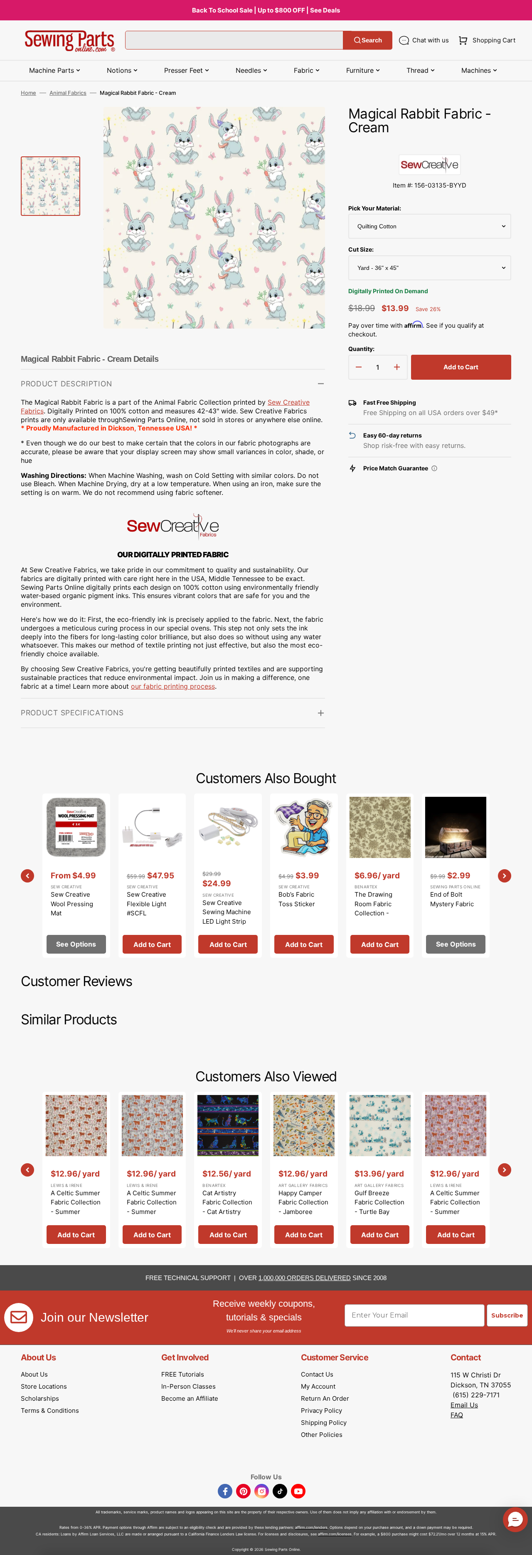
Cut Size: (361, 249)
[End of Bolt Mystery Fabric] (456, 876)
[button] (485, 40)
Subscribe (507, 1315)
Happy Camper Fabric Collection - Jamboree (303, 1202)
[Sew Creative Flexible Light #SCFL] (152, 876)
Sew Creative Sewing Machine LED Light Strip (226, 912)
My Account (318, 1386)
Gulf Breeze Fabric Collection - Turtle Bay (379, 1202)
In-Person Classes (188, 1386)
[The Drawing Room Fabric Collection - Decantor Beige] (380, 876)
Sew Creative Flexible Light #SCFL (146, 903)
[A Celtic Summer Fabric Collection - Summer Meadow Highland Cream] (76, 1170)
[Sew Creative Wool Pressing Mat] (76, 876)
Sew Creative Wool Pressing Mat (72, 903)
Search (372, 40)
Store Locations (44, 1386)
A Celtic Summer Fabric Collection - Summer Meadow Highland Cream (76, 1211)
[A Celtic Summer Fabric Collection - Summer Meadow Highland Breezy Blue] (152, 1170)
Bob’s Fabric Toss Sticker (296, 899)
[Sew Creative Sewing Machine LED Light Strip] (228, 876)
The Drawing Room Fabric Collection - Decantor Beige (377, 908)
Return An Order (325, 1398)
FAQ (457, 1415)
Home (28, 92)
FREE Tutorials (182, 1374)
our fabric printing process (173, 686)
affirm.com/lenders (311, 1527)
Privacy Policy (321, 1410)
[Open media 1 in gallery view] (306, 125)
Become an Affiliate (189, 1398)
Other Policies (321, 1435)
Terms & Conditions (50, 1410)
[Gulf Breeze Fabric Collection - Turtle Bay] (380, 1170)
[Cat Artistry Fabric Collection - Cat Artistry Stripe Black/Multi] (228, 1170)
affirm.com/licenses (335, 1534)
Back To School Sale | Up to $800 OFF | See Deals (266, 10)
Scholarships (40, 1398)
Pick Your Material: (374, 208)
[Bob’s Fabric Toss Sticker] (304, 876)
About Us (34, 1374)
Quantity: (361, 348)
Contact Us (317, 1374)
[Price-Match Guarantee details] (434, 468)
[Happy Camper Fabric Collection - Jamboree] (304, 1170)
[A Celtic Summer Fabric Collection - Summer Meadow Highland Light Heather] (456, 1170)
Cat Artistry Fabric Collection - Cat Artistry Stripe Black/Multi (227, 1211)
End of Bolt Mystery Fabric (452, 899)
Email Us (464, 1405)
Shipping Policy (324, 1422)
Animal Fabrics (67, 92)
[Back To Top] (519, 1542)
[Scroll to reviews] (429, 146)
